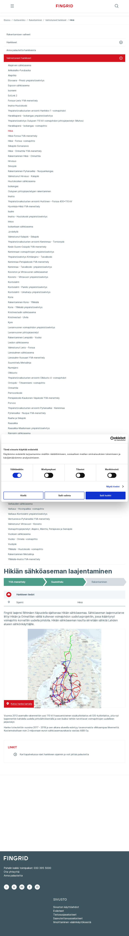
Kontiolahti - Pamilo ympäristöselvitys (27, 287)
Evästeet (58, 910)
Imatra (11, 196)
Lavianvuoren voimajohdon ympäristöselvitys (31, 327)
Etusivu (7, 20)
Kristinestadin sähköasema (22, 312)
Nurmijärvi (13, 367)
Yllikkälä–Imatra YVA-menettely (24, 559)
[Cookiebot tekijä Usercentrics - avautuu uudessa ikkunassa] (112, 438)
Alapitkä (12, 75)
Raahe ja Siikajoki (17, 418)
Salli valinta (64, 495)
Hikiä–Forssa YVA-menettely (22, 136)
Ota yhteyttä (11, 871)
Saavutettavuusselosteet (68, 918)
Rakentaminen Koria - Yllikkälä (23, 302)
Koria (10, 297)
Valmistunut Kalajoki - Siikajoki (23, 236)
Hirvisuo (12, 161)
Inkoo (11, 221)
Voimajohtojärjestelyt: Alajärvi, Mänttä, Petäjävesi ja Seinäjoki (40, 529)
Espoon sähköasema (18, 85)
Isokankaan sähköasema (20, 226)
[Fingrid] (64, 6)
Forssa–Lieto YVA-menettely (23, 100)
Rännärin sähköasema (19, 433)
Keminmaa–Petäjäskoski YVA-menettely (28, 261)
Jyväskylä (13, 231)
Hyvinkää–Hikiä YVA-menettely (24, 206)
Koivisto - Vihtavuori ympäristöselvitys (28, 277)
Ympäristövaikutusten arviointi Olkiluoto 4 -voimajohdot (37, 377)
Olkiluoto (12, 372)
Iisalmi (11, 211)
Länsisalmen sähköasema (21, 352)
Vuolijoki (12, 544)
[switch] (48, 475)
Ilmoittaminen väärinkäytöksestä (72, 922)
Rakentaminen (35, 20)
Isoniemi (12, 90)
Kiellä (23, 495)
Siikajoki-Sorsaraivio (18, 146)
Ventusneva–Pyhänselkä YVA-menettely (29, 519)
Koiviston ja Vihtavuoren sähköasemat (28, 272)
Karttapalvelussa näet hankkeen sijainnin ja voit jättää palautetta (54, 754)
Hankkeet (11, 42)
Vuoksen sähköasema (19, 534)
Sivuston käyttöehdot (66, 907)
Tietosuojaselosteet (64, 914)
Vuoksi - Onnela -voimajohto (23, 539)
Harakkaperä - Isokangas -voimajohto (27, 125)
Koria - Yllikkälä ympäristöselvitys (25, 307)
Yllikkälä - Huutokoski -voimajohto (25, 549)
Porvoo (12, 403)
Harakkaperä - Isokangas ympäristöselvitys (30, 115)
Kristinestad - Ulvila (18, 317)
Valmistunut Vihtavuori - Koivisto (25, 524)
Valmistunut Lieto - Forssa (21, 347)
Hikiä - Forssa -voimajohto (21, 141)
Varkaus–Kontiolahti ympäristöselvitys (27, 513)
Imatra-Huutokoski (17, 105)
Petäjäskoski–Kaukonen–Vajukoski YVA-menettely (34, 398)
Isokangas (13, 186)
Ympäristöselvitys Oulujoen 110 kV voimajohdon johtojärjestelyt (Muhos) (46, 120)
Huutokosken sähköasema (21, 181)
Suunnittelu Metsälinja (19, 362)
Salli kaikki (105, 495)
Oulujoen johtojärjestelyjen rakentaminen (29, 191)
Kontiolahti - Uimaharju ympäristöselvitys (29, 292)
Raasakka (13, 423)
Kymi (10, 322)
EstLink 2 (12, 95)
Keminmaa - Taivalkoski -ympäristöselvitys (30, 267)
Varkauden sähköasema (20, 503)
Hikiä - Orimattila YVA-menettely (25, 151)
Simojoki (12, 166)
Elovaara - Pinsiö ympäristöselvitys (26, 80)
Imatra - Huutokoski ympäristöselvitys (27, 216)
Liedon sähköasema (18, 342)
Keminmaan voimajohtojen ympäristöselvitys (31, 251)
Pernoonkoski (15, 393)
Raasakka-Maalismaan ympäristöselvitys (29, 428)
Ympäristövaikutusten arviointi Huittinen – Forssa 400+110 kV (40, 201)
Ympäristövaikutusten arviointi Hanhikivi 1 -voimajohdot (37, 110)
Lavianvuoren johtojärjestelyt (23, 332)
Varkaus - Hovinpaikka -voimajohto (26, 508)
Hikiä (10, 130)
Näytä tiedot (113, 486)
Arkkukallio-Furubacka (19, 70)
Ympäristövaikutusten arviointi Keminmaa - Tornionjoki (36, 241)
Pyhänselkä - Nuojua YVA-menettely (27, 413)
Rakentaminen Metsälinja (21, 554)
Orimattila (13, 387)
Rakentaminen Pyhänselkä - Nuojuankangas (30, 171)
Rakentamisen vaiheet (18, 34)
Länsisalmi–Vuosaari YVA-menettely (26, 357)
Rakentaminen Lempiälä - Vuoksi (25, 337)
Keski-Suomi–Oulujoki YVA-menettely (27, 246)
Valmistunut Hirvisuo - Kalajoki (23, 176)
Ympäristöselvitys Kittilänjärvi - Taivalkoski (30, 256)
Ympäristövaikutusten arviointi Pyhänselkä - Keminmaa (36, 408)
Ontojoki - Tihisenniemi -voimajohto (26, 382)
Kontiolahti (13, 282)
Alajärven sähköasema (19, 65)
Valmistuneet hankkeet (55, 20)
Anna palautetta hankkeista (21, 50)
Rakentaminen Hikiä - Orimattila (24, 156)
